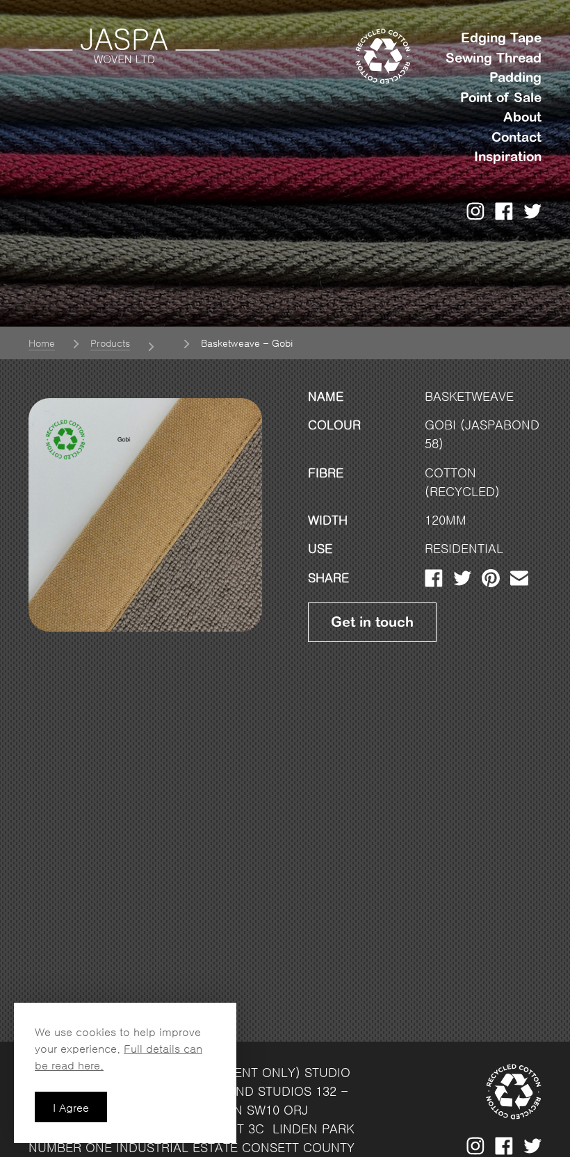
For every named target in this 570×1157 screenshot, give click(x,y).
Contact (516, 138)
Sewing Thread (494, 58)
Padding (515, 78)
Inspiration (508, 157)
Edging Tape (501, 38)
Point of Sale (501, 98)
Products (110, 343)
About (522, 117)
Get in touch (372, 622)
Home (41, 343)
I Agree (71, 1107)
